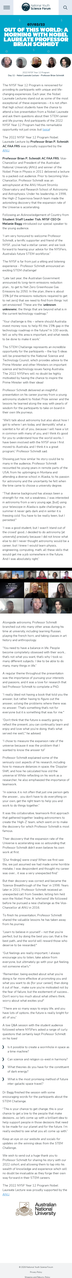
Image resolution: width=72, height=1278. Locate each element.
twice (46, 129)
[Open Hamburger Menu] (6, 7)
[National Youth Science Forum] (36, 8)
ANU (6, 151)
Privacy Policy (36, 1272)
